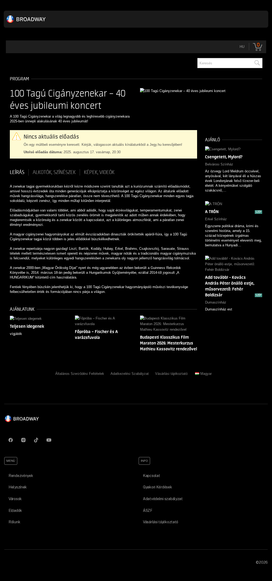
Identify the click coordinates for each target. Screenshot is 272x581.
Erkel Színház (216, 219)
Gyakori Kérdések (157, 487)
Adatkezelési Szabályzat (129, 374)
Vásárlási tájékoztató (171, 374)
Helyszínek (17, 487)
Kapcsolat (151, 476)
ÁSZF (147, 510)
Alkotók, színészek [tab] (54, 172)
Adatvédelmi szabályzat (163, 499)
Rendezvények (20, 476)
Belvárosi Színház (219, 164)
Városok (15, 499)
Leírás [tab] (17, 172)
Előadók (15, 510)
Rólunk (14, 522)
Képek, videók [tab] (99, 172)
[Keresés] (256, 63)
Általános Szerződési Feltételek (79, 374)
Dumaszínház (215, 302)
